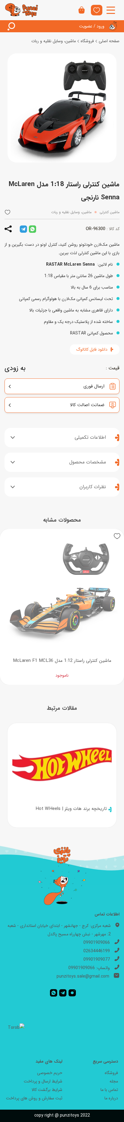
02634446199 (96, 951)
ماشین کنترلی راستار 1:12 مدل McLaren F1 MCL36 (62, 660)
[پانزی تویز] (22, 10)
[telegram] (23, 229)
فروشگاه (87, 41)
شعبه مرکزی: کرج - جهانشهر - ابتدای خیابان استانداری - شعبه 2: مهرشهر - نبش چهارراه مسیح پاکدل (59, 929)
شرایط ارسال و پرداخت (43, 1081)
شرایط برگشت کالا (47, 1089)
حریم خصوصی (49, 1073)
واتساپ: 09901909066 (89, 968)
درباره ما (111, 1098)
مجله (114, 1081)
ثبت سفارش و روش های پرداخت (34, 1098)
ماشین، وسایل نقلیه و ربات (53, 41)
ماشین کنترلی (109, 212)
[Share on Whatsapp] (32, 229)
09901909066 (96, 942)
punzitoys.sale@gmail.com (83, 976)
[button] (8, 212)
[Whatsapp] (53, 992)
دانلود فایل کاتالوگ (91, 349)
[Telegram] (63, 992)
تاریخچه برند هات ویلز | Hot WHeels (71, 808)
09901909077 (96, 959)
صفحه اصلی (109, 41)
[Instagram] (72, 992)
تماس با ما (109, 1089)
